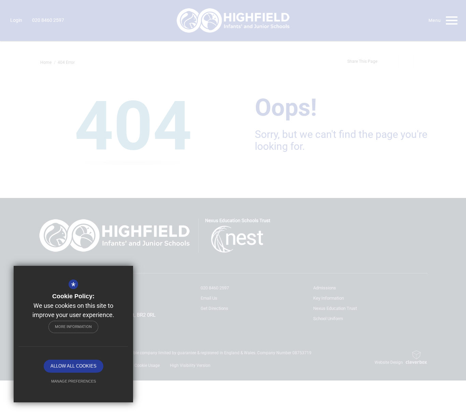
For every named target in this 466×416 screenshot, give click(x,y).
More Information (73, 327)
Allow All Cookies (73, 366)
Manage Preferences (73, 381)
